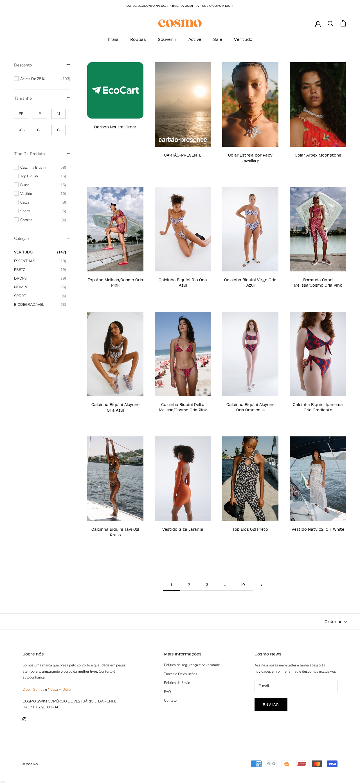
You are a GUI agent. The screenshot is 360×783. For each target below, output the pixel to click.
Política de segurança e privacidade (192, 665)
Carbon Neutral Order (115, 126)
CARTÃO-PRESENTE (183, 155)
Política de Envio (177, 682)
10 (243, 584)
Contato (170, 700)
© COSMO (30, 764)
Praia (113, 39)
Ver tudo (243, 39)
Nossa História (59, 689)
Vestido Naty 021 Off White (318, 529)
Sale (217, 39)
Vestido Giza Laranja (182, 529)
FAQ (167, 691)
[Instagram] (24, 719)
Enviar (271, 704)
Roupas (138, 39)
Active (194, 39)
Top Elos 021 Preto (250, 529)
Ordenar (334, 621)
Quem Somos (33, 689)
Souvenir (167, 39)
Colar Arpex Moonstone (318, 155)
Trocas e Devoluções (180, 674)
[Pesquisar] (331, 23)
